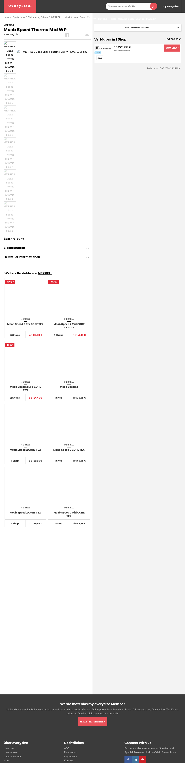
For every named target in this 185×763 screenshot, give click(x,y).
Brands (140, 18)
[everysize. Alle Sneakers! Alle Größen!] (20, 6)
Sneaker (89, 18)
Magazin (151, 18)
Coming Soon (126, 18)
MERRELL (45, 273)
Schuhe (102, 18)
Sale (113, 18)
